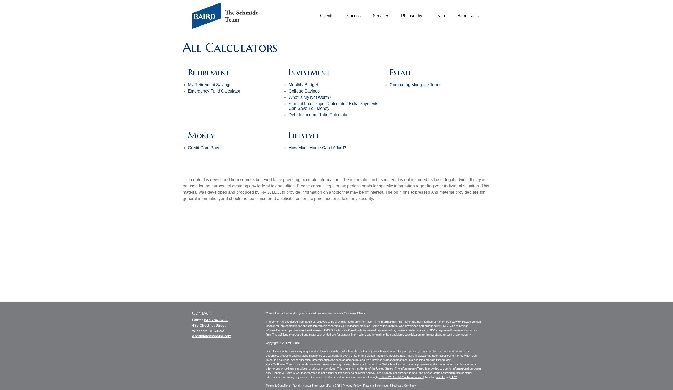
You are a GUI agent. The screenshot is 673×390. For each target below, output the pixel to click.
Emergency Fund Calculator (214, 91)
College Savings (304, 91)
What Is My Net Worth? (310, 97)
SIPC (453, 377)
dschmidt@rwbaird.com (211, 336)
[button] (326, 15)
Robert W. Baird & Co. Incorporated (401, 377)
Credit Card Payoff (205, 148)
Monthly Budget (303, 85)
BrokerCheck (356, 313)
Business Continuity (404, 385)
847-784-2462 (216, 320)
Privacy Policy (352, 385)
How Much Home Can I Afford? (317, 148)
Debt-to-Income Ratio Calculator (319, 114)
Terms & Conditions (278, 385)
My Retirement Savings (209, 85)
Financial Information (376, 385)
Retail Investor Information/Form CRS (317, 385)
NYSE (440, 377)
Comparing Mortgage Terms (415, 85)
